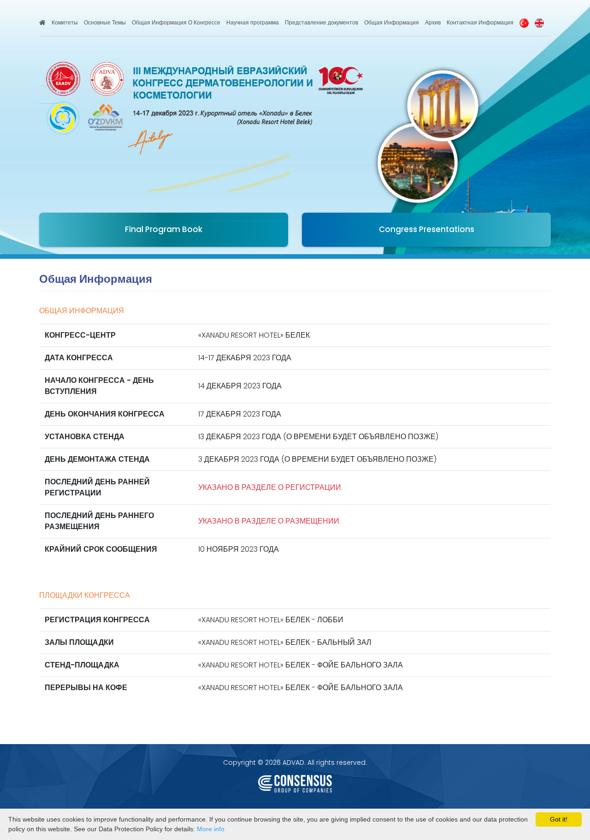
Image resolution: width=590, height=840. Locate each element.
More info (210, 829)
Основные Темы (105, 22)
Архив (433, 22)
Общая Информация (391, 22)
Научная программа (252, 22)
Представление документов (321, 22)
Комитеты (65, 22)
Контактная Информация (480, 22)
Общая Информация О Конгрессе (176, 22)
